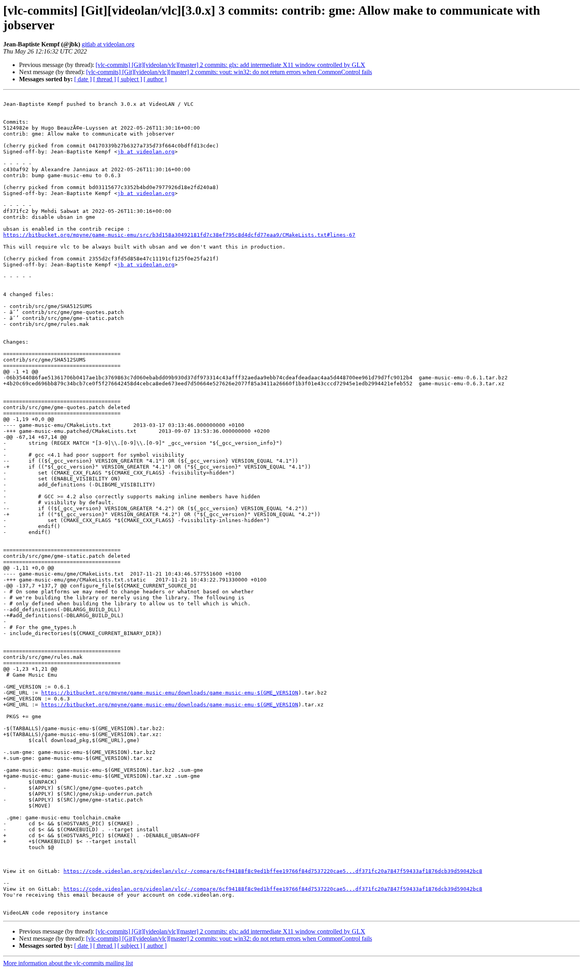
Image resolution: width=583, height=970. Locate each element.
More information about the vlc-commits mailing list (68, 963)
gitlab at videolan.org (108, 44)
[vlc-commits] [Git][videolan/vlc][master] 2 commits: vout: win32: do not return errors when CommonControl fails (229, 72)
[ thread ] (104, 79)
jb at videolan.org (146, 152)
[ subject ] (129, 79)
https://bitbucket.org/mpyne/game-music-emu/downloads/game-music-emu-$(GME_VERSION (169, 693)
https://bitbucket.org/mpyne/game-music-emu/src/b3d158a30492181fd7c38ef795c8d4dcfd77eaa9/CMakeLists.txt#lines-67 (179, 235)
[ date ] (83, 79)
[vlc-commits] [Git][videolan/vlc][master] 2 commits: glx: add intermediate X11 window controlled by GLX (230, 64)
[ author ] (155, 79)
